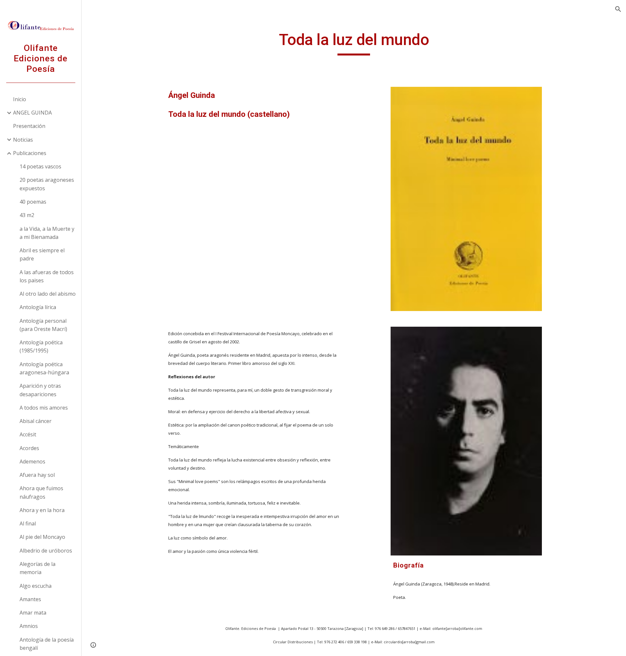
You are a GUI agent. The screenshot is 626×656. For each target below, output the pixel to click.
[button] (618, 9)
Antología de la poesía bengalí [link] (47, 643)
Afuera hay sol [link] (37, 474)
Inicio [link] (19, 99)
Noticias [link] (23, 139)
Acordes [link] (29, 448)
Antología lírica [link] (38, 307)
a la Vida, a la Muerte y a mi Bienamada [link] (47, 233)
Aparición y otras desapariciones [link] (40, 390)
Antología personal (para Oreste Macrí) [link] (43, 325)
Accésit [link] (28, 434)
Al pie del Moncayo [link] (42, 536)
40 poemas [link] (33, 201)
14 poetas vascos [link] (40, 166)
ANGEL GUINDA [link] (32, 112)
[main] (354, 42)
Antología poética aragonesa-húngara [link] (44, 368)
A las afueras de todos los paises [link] (47, 276)
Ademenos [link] (32, 461)
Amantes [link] (30, 599)
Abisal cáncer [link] (36, 421)
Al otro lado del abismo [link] (48, 293)
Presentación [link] (29, 126)
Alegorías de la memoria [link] (37, 568)
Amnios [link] (29, 626)
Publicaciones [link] (29, 153)
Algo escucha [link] (36, 585)
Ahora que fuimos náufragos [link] (41, 492)
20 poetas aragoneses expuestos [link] (47, 184)
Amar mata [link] (33, 612)
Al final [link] (28, 523)
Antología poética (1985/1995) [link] (41, 346)
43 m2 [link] (27, 215)
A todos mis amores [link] (44, 407)
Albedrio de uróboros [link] (46, 550)
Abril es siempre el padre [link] (42, 254)
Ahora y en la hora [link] (42, 510)
